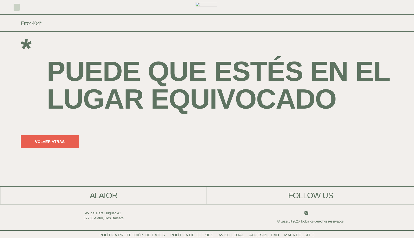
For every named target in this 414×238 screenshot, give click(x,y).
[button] (17, 7)
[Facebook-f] (315, 213)
